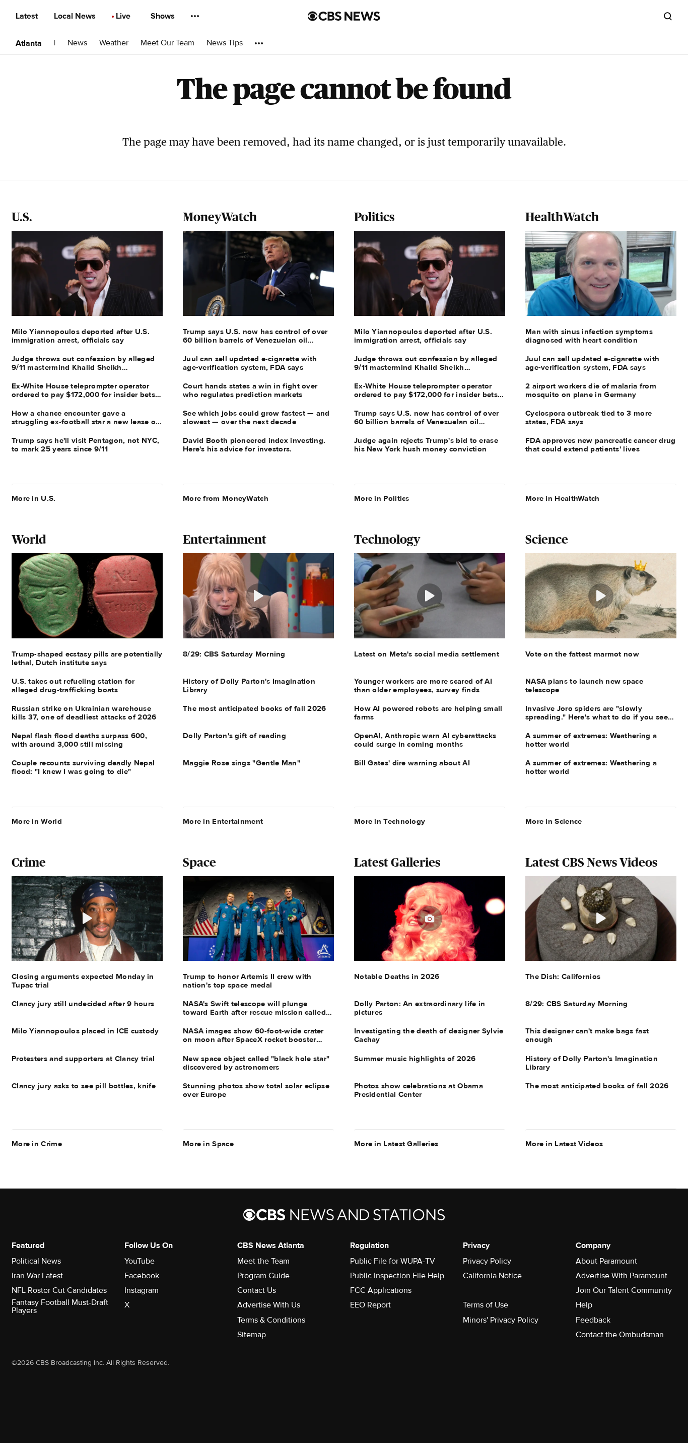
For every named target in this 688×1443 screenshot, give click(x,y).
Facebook (141, 1276)
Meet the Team (263, 1261)
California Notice (492, 1276)
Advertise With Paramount (621, 1276)
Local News (76, 16)
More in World (37, 821)
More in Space (208, 1143)
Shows (164, 16)
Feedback (593, 1320)
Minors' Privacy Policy (500, 1320)
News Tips (225, 43)
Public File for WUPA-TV (392, 1261)
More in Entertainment (223, 821)
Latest (28, 16)
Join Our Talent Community (624, 1290)
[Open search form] (667, 16)
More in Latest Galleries (396, 1143)
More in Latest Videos (564, 1143)
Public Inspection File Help (397, 1276)
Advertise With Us (268, 1305)
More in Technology (389, 821)
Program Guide (263, 1276)
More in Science (553, 821)
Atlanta (29, 43)
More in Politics (381, 498)
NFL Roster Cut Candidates (59, 1290)
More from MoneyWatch (225, 498)
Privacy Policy (487, 1261)
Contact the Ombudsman (620, 1335)
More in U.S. (34, 498)
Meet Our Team (167, 43)
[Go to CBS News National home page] (344, 16)
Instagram (141, 1290)
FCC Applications (380, 1290)
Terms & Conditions (271, 1320)
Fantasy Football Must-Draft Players (60, 1306)
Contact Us (256, 1290)
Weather (113, 43)
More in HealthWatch (562, 498)
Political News (36, 1261)
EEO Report (370, 1305)
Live (124, 16)
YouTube (139, 1261)
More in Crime (37, 1143)
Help (584, 1305)
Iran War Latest (37, 1276)
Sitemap (251, 1335)
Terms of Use (485, 1305)
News (77, 43)
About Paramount (606, 1261)
